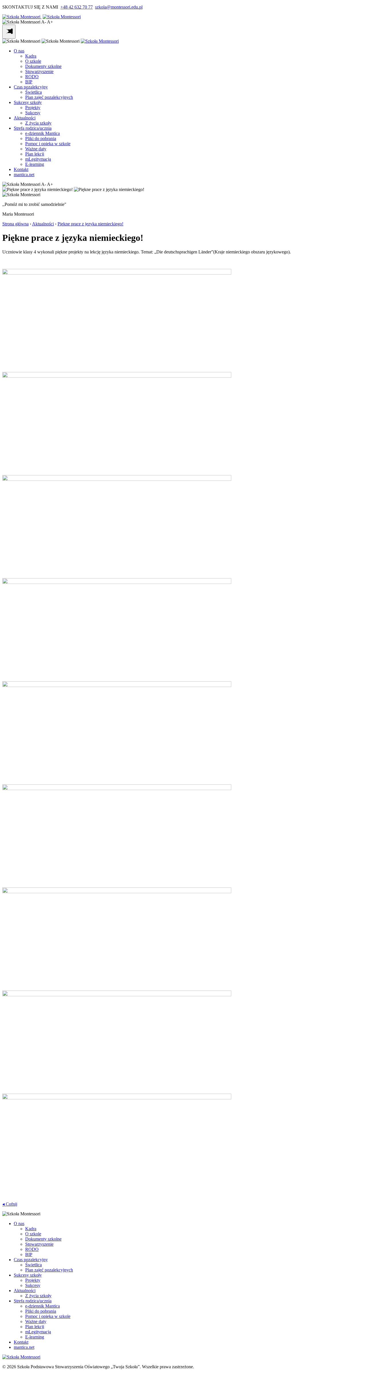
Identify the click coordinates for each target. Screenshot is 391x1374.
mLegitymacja (38, 159)
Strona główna (15, 223)
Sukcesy (32, 112)
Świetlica (33, 92)
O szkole (33, 61)
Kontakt (21, 169)
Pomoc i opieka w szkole (47, 143)
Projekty (32, 107)
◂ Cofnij (9, 1204)
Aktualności (24, 117)
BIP (28, 81)
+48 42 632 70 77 (76, 7)
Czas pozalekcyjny (31, 86)
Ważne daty (35, 148)
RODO (32, 76)
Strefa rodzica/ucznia (33, 128)
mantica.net (24, 174)
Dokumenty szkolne (43, 66)
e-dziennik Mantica (42, 133)
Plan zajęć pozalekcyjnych (49, 97)
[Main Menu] (8, 32)
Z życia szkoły (38, 123)
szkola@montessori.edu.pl (119, 7)
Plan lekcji (34, 153)
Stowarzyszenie (39, 71)
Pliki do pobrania (40, 138)
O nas (19, 50)
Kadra (30, 56)
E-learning (34, 164)
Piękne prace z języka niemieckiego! (90, 223)
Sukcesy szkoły (28, 102)
